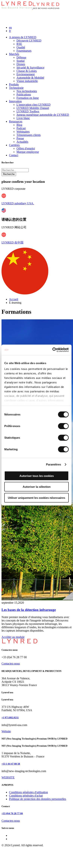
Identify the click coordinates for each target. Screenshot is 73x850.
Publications (23, 94)
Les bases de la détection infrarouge (28, 610)
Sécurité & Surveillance (30, 67)
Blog (19, 124)
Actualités (22, 141)
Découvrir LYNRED (28, 40)
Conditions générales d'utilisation (28, 792)
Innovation (15, 101)
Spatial (20, 60)
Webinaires (23, 131)
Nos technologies (26, 91)
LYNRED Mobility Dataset (32, 108)
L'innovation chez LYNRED (33, 104)
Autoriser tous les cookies (36, 475)
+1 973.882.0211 (10, 717)
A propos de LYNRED (22, 37)
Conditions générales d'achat (26, 795)
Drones (20, 64)
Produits (14, 84)
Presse (20, 138)
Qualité (20, 47)
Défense (21, 57)
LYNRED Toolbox (27, 111)
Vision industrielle (27, 81)
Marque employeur (27, 151)
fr (10, 30)
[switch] (63, 426)
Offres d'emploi (25, 148)
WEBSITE (8, 777)
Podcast (21, 128)
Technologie (16, 87)
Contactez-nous (10, 663)
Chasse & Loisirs (26, 70)
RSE (19, 44)
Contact (13, 155)
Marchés (14, 54)
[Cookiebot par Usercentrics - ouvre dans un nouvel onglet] (52, 349)
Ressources (15, 121)
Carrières (14, 145)
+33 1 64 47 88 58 (10, 763)
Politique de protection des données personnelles (37, 799)
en (10, 27)
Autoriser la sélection (37, 486)
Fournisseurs (23, 50)
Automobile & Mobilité (30, 77)
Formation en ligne (27, 97)
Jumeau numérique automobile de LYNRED (42, 114)
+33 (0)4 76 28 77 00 (12, 813)
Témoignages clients (28, 135)
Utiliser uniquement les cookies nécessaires (36, 497)
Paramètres (53, 464)
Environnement (25, 74)
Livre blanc (23, 118)
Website (6, 731)
